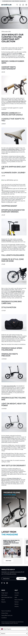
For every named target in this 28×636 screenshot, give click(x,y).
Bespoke (3, 601)
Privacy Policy (4, 613)
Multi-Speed (4, 595)
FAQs (16, 597)
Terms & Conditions (6, 611)
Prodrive (17, 606)
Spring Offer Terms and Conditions (6, 616)
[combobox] (14, 629)
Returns (16, 604)
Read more (8, 560)
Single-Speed (4, 592)
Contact (16, 595)
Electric (3, 599)
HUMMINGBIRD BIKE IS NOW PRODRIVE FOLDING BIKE (14, 1)
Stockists (17, 592)
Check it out (8, 522)
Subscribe (21, 578)
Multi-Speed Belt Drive (6, 597)
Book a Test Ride (19, 599)
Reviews (17, 601)
